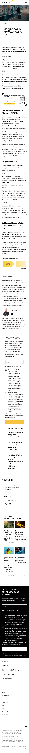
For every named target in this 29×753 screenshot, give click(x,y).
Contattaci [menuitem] (5, 702)
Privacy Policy (13, 747)
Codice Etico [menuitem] (5, 715)
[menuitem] (14, 698)
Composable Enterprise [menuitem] (12, 670)
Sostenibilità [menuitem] (5, 695)
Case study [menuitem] (5, 712)
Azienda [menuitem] (4, 686)
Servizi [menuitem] (5, 661)
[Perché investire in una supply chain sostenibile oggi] (9, 532)
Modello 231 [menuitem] (5, 718)
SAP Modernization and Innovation (14, 52)
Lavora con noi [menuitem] (8, 679)
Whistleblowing (6, 746)
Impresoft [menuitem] (4, 689)
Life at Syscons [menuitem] (8, 674)
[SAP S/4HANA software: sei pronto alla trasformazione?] (20, 561)
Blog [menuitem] (3, 705)
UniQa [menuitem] (3, 692)
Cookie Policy (19, 747)
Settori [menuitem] (5, 666)
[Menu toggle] (25, 2)
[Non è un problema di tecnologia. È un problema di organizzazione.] (20, 532)
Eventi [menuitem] (3, 708)
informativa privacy (11, 417)
